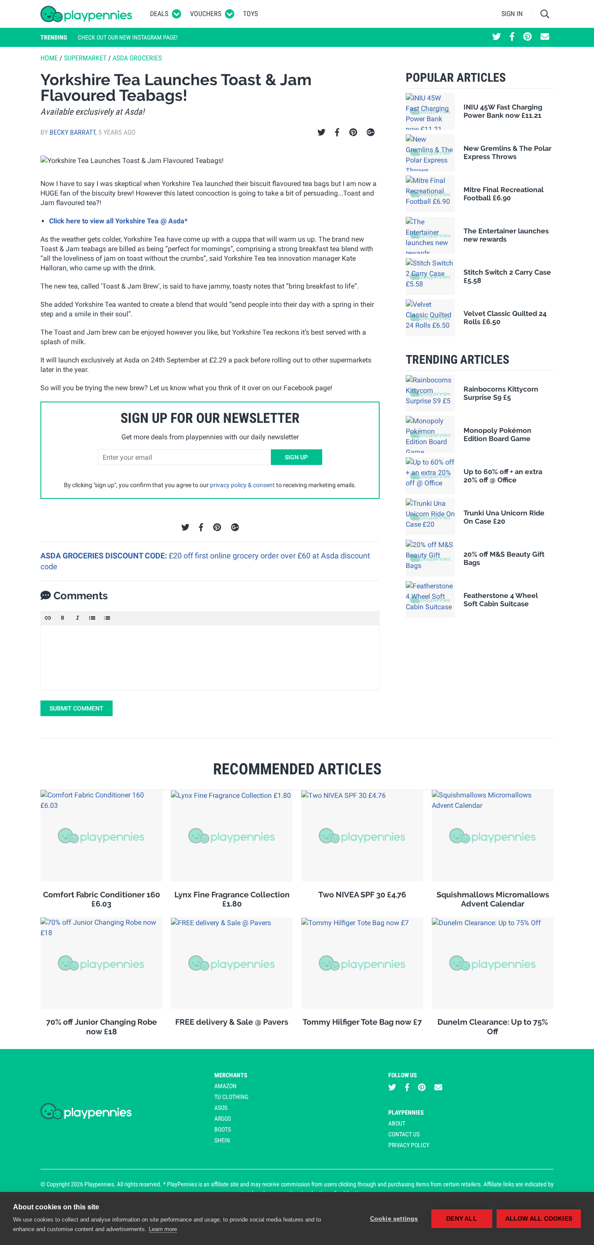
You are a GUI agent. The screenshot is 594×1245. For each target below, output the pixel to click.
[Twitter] (321, 133)
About (396, 1123)
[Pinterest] (353, 133)
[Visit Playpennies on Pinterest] (527, 37)
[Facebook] (337, 133)
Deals (159, 14)
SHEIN (222, 1140)
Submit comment (76, 708)
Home (49, 58)
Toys (250, 14)
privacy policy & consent (242, 484)
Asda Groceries (137, 58)
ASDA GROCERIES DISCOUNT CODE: (104, 555)
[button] (47, 618)
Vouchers (205, 14)
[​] (210, 657)
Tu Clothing (231, 1096)
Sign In (512, 14)
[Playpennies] (86, 14)
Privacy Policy (408, 1145)
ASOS (220, 1107)
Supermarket (85, 58)
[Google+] (371, 133)
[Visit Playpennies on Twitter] (496, 37)
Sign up (296, 457)
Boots (222, 1129)
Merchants (230, 1075)
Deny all (461, 1218)
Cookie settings (394, 1218)
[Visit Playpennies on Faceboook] (512, 37)
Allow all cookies (538, 1218)
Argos (222, 1118)
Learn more (163, 1229)
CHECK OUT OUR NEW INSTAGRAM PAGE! (127, 37)
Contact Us (404, 1134)
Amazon (225, 1085)
